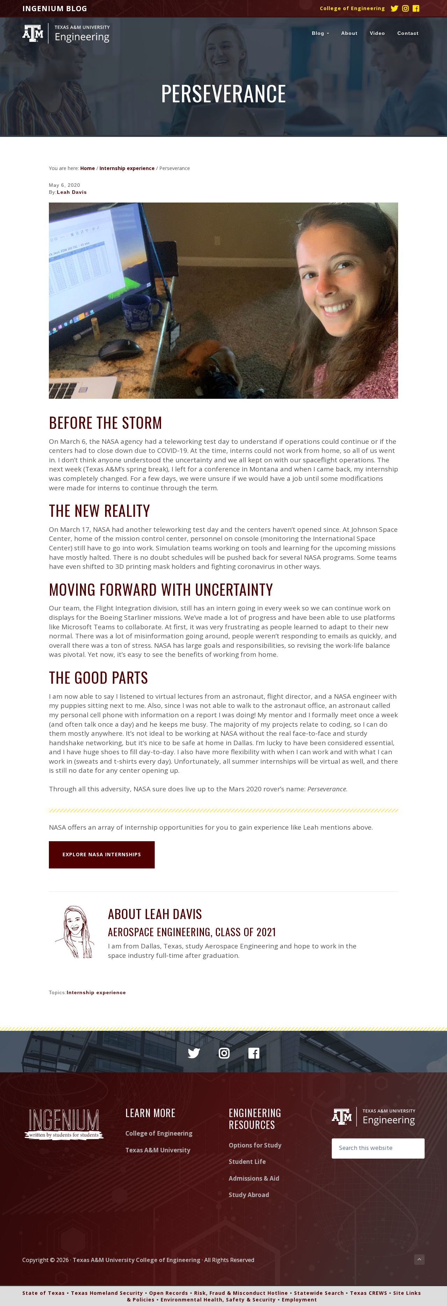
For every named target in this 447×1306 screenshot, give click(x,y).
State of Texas (43, 1293)
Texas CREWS (368, 1293)
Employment (299, 1299)
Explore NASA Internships (102, 854)
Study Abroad (249, 1195)
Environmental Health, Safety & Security (218, 1299)
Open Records (168, 1293)
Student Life (247, 1162)
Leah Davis (72, 192)
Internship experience (96, 992)
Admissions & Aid (254, 1178)
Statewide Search (319, 1293)
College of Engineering (352, 8)
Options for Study (255, 1145)
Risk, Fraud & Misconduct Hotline (241, 1293)
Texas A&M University (157, 1150)
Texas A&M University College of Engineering (136, 1260)
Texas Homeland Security (107, 1293)
